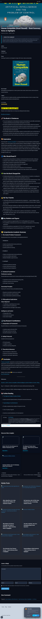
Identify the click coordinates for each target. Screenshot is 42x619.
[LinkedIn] (3, 425)
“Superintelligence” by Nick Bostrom (10, 402)
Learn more (28, 615)
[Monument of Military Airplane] (11, 459)
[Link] (9, 425)
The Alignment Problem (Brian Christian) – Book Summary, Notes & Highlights (30, 447)
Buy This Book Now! (5, 374)
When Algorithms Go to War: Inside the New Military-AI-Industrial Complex (9, 502)
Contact (9, 606)
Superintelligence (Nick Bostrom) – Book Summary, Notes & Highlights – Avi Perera (20, 599)
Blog (6, 606)
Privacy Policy (4, 615)
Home (3, 606)
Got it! (36, 615)
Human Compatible (12, 141)
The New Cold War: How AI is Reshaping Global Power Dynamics (30, 525)
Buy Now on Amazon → (6, 114)
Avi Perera (6, 33)
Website (30, 582)
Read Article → (5, 450)
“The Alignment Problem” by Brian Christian (12, 396)
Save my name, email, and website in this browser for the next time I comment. (15, 585)
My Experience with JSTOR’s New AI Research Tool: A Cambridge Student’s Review (31, 502)
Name (3, 582)
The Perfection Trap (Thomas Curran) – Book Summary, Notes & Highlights (10, 550)
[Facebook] (5, 425)
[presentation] (10, 492)
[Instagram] (2, 425)
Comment (4, 569)
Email (16, 582)
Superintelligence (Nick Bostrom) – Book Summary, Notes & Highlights (31, 550)
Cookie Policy (8, 615)
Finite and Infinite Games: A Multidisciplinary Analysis (32, 475)
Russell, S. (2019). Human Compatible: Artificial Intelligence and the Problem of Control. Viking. (20, 382)
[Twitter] (6, 425)
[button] (2, 617)
